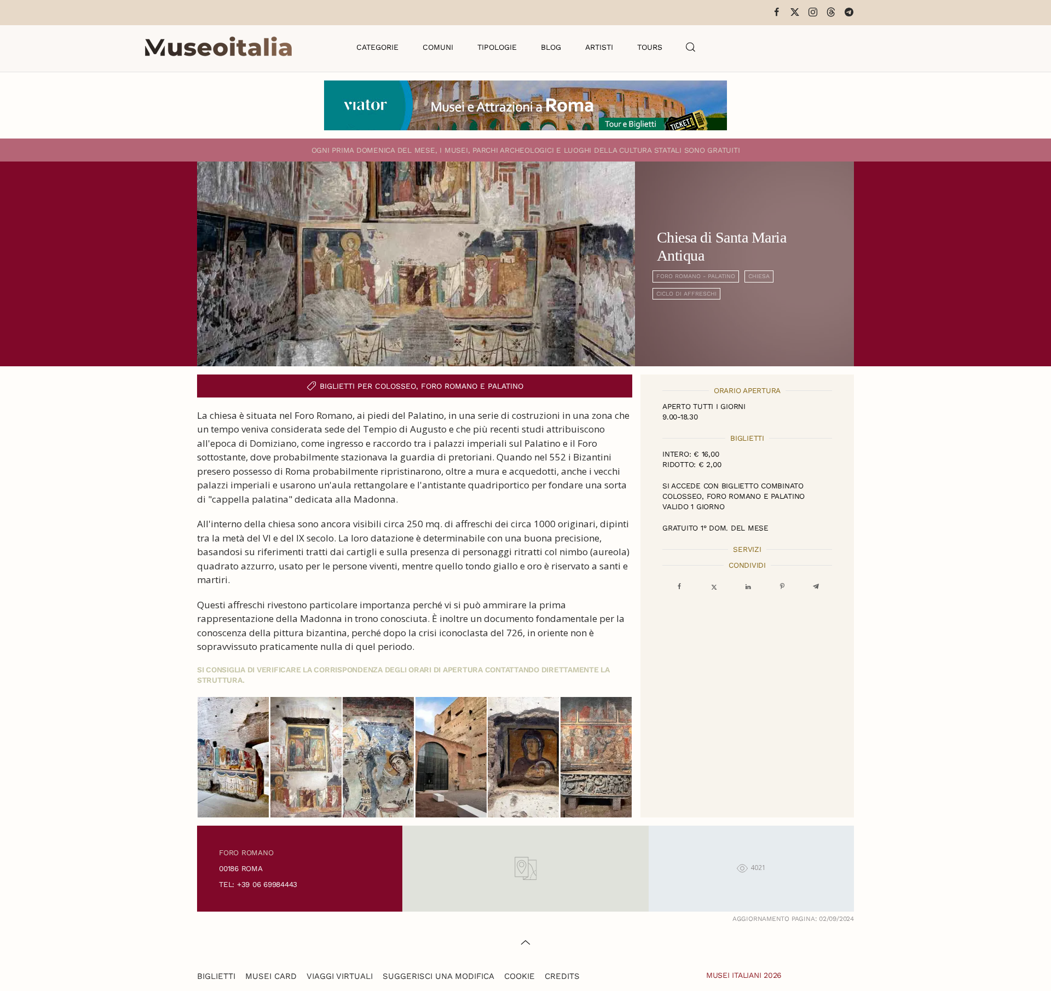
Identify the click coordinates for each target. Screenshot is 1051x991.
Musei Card (271, 976)
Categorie (377, 47)
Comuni (438, 47)
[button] (690, 47)
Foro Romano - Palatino (695, 276)
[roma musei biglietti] (525, 104)
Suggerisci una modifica (438, 976)
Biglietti (216, 976)
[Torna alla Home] (218, 47)
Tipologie (497, 47)
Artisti (599, 47)
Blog (551, 47)
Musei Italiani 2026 (744, 975)
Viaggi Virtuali (340, 976)
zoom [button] (233, 757)
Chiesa (759, 276)
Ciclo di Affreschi (686, 293)
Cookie (519, 976)
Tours (649, 47)
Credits (562, 976)
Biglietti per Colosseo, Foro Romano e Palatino (421, 386)
